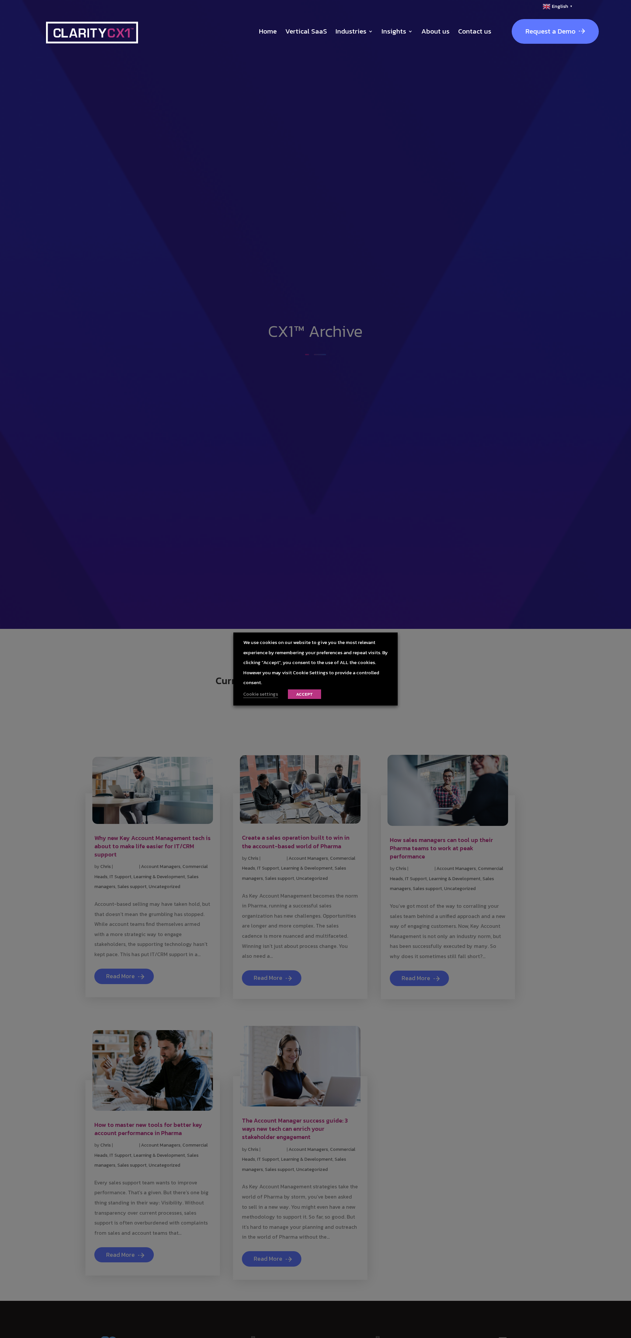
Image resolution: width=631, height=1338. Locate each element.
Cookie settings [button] (260, 694)
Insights (394, 31)
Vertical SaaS (306, 31)
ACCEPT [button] (304, 694)
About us (435, 31)
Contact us (474, 31)
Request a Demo (550, 31)
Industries (351, 31)
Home (268, 31)
